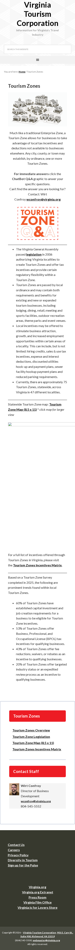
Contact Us (16, 845)
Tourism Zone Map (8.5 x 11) (33, 743)
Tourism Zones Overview (31, 730)
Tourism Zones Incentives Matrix (37, 565)
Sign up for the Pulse (23, 865)
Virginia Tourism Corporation (37, 14)
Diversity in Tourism (23, 860)
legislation (34, 254)
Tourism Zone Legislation (31, 736)
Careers (14, 850)
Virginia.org (37, 887)
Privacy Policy (18, 855)
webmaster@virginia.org (46, 940)
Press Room (37, 897)
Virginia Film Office (37, 902)
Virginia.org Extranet (37, 892)
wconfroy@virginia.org (43, 199)
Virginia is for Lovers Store (37, 907)
